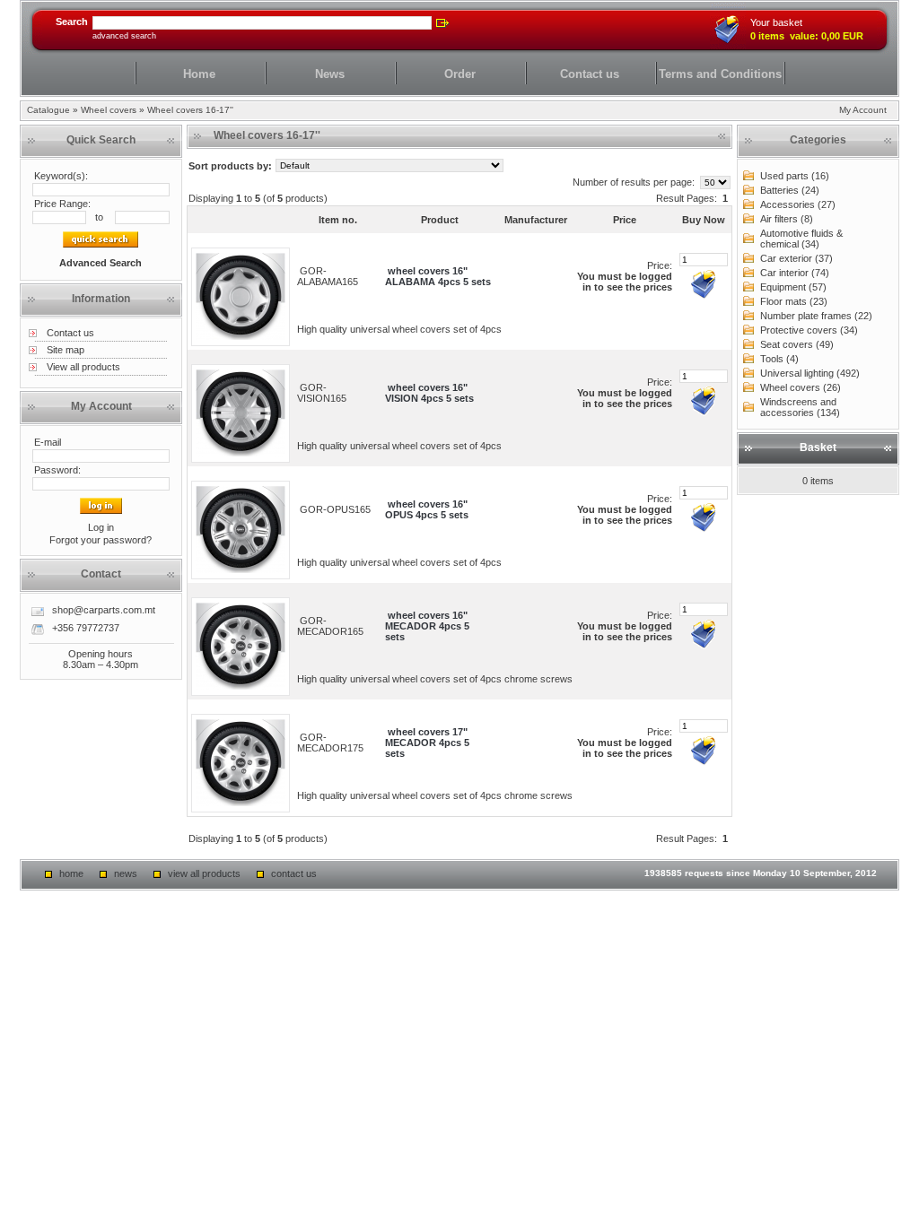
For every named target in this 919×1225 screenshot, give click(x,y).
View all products (83, 366)
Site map (65, 349)
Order (460, 74)
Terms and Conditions (720, 74)
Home (199, 74)
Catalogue (48, 110)
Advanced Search (124, 35)
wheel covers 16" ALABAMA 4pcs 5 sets (438, 276)
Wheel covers (108, 110)
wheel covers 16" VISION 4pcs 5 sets (429, 393)
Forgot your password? (100, 539)
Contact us (589, 74)
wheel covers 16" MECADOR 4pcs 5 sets (427, 626)
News (330, 74)
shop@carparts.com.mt (103, 609)
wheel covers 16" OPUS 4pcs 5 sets (426, 509)
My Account (863, 110)
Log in (101, 527)
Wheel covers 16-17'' (190, 110)
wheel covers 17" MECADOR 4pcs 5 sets (427, 742)
